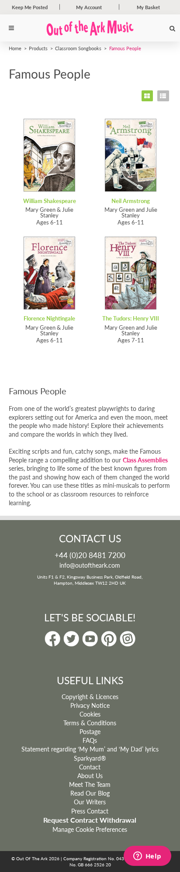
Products (38, 48)
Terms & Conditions (89, 722)
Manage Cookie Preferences (89, 829)
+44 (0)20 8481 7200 (90, 555)
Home (15, 48)
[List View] (163, 95)
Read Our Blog (90, 793)
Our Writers (90, 801)
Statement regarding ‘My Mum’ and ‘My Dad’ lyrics (90, 748)
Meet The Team (90, 784)
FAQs (90, 740)
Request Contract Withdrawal (89, 820)
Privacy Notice (90, 705)
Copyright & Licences (90, 696)
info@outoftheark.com (89, 565)
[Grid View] (147, 95)
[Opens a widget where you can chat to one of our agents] (147, 857)
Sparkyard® (90, 758)
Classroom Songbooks (78, 48)
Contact (89, 766)
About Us (90, 775)
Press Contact (89, 811)
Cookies (90, 714)
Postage (90, 731)
